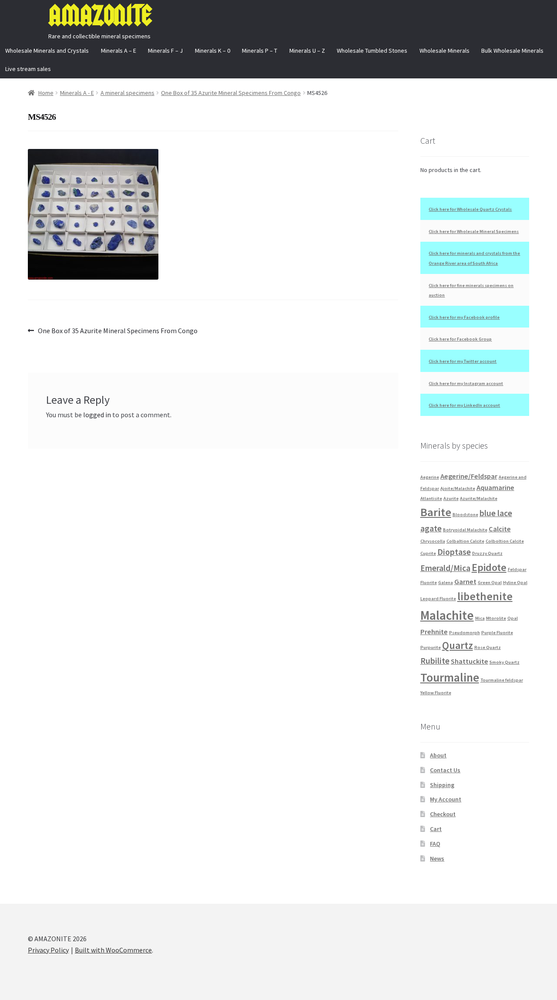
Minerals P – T (259, 50)
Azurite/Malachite (478, 498)
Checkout (443, 814)
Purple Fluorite (497, 632)
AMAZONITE (99, 15)
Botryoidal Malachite (465, 530)
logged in (97, 414)
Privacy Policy (48, 950)
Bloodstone (465, 514)
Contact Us (445, 770)
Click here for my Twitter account (463, 361)
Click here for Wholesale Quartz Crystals (470, 209)
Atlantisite (431, 498)
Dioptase (454, 552)
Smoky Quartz (505, 662)
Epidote (489, 567)
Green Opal (490, 582)
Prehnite (434, 631)
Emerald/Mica (445, 568)
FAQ (435, 844)
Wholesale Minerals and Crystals (47, 50)
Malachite (447, 615)
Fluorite (428, 582)
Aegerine (429, 477)
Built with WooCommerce (113, 950)
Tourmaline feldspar (501, 680)
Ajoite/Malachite (457, 488)
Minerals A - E (77, 93)
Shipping (442, 785)
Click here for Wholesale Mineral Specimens (474, 231)
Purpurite (430, 647)
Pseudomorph (464, 632)
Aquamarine (495, 487)
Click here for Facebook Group (460, 339)
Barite (435, 512)
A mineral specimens (127, 93)
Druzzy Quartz (487, 553)
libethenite (485, 596)
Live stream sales (28, 69)
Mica (480, 618)
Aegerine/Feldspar (468, 476)
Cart (436, 829)
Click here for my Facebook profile (464, 317)
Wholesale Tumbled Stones (372, 50)
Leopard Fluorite (438, 598)
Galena (445, 582)
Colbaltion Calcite (465, 541)
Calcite (500, 528)
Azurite (451, 498)
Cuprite (428, 553)
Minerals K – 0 (212, 50)
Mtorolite (496, 618)
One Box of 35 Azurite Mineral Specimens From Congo (231, 93)
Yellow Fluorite (435, 693)
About (438, 755)
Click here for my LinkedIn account (464, 405)
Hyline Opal (515, 582)
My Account (445, 799)
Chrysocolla (432, 541)
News (437, 858)
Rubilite (435, 660)
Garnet (465, 581)
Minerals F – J (165, 50)
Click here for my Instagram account (466, 383)
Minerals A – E (118, 50)
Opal (512, 618)
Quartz (457, 645)
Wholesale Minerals (444, 50)
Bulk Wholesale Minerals (512, 50)
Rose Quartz (487, 647)
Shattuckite (469, 661)
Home (46, 93)
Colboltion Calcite (505, 541)
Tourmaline (449, 677)
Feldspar (517, 569)
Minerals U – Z (307, 50)
